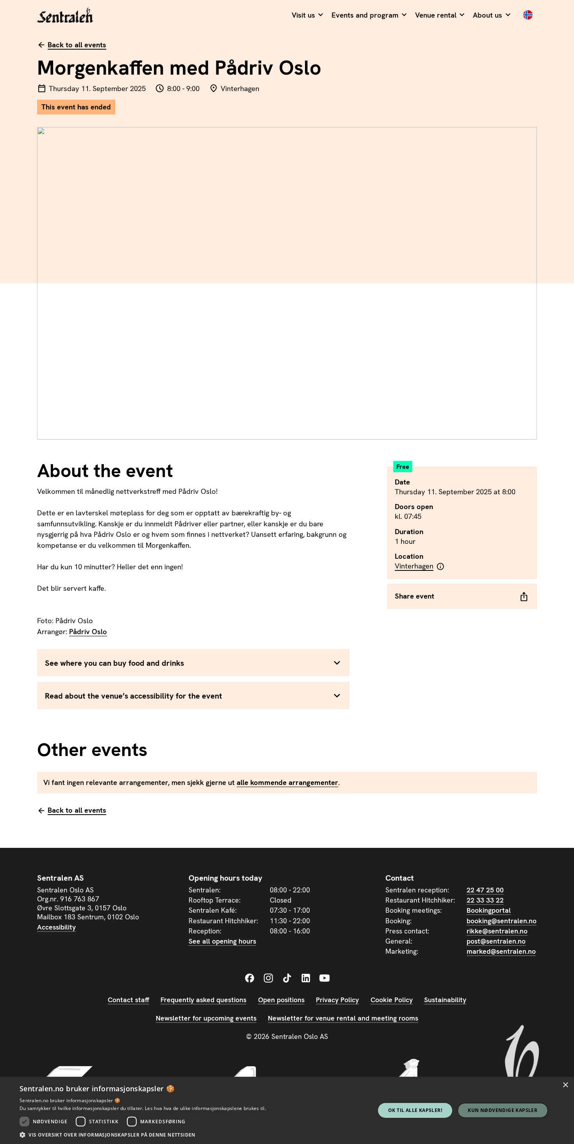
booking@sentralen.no (502, 920)
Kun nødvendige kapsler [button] (502, 1110)
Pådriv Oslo (88, 631)
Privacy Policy (337, 999)
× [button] (565, 1085)
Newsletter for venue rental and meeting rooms (343, 1018)
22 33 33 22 (485, 900)
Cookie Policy (392, 999)
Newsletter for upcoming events (206, 1018)
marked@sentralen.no (501, 951)
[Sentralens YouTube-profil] (324, 978)
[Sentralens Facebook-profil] (249, 978)
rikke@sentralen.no (497, 930)
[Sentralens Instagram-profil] (268, 978)
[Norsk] (528, 15)
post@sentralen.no (496, 941)
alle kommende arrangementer (287, 782)
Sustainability (445, 999)
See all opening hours (222, 941)
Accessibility (56, 926)
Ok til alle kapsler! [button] (415, 1110)
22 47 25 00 (485, 889)
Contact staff (128, 999)
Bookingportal (489, 910)
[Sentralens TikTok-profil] (287, 978)
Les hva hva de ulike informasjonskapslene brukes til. (205, 1108)
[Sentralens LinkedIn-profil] (305, 978)
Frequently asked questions (203, 999)
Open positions (281, 999)
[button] (307, 15)
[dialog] (287, 1110)
